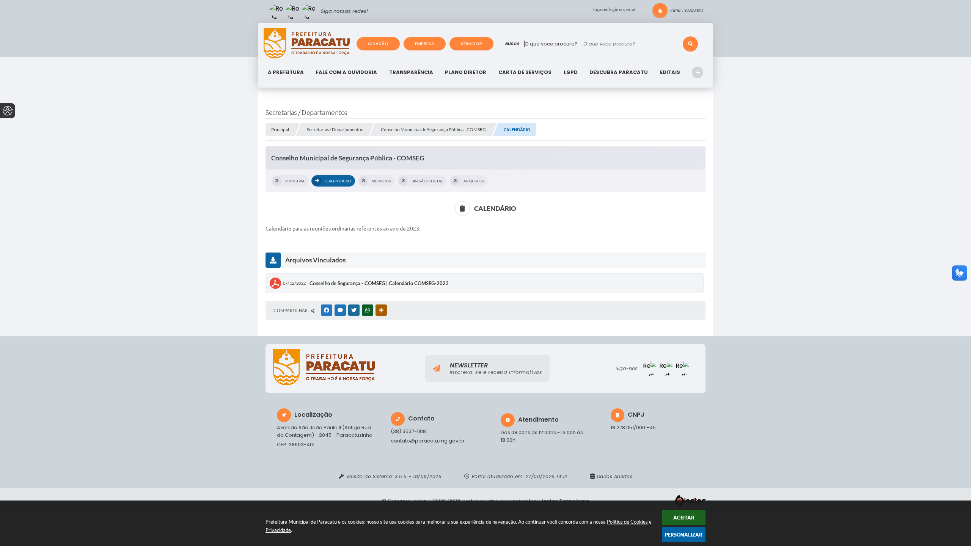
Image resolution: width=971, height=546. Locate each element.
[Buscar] (690, 44)
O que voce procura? (551, 43)
